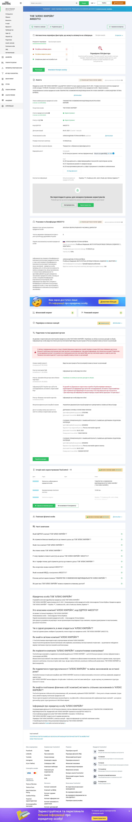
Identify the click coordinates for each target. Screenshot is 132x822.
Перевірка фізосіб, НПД (73, 754)
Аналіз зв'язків (10, 43)
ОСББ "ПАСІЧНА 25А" (36, 739)
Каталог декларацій (51, 807)
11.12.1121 (36, 490)
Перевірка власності (73, 760)
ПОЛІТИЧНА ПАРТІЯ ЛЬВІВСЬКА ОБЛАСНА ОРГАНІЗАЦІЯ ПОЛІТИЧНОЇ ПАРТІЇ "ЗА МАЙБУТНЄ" (59, 736)
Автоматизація (10, 52)
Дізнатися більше (108, 302)
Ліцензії (9, 36)
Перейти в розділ (40, 459)
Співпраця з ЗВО (49, 763)
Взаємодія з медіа (50, 760)
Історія (7, 23)
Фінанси (8, 17)
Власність (8, 20)
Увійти (104, 3)
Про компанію (49, 754)
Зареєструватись (85, 205)
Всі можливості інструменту (67, 505)
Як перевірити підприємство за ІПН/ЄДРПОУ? (76, 796)
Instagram (29, 760)
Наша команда (49, 757)
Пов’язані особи (10, 46)
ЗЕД (7, 49)
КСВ (45, 778)
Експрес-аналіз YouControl (74, 773)
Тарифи (46, 750)
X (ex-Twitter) (30, 763)
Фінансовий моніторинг (73, 757)
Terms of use (30, 787)
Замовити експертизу (117, 26)
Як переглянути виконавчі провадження (74, 788)
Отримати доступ (104, 323)
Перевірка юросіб (72, 750)
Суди (8, 33)
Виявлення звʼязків (72, 770)
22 (120, 244)
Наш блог (47, 775)
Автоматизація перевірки (74, 766)
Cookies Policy (30, 795)
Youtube (28, 757)
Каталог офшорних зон (51, 798)
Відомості (8, 26)
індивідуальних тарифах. (104, 9)
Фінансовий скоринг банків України (75, 777)
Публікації (9, 30)
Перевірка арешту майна (74, 800)
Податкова (9, 40)
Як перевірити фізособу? (74, 792)
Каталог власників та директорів (51, 802)
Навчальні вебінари (50, 766)
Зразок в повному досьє (45, 505)
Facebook (29, 750)
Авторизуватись (69, 205)
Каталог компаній (50, 787)
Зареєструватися (99, 818)
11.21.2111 (36, 497)
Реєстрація (119, 3)
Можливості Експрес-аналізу (57, 70)
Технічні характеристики (31, 800)
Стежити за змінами (39, 26)
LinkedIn (29, 754)
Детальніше (109, 135)
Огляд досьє (9, 14)
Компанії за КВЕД (50, 790)
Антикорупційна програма (31, 805)
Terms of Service (31, 784)
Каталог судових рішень (49, 794)
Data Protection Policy (31, 791)
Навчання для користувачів (49, 771)
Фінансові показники (73, 763)
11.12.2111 (36, 481)
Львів (47, 723)
